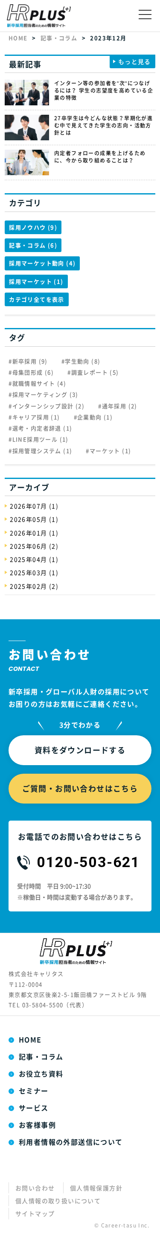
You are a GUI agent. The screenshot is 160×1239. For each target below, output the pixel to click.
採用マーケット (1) (36, 281)
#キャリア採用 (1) (34, 417)
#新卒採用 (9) (28, 361)
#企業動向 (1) (93, 417)
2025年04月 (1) (34, 559)
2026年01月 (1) (34, 532)
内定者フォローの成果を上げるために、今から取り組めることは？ (99, 156)
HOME (30, 1039)
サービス (34, 1108)
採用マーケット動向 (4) (42, 263)
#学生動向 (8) (81, 361)
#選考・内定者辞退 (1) (40, 428)
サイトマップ (35, 1213)
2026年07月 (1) (34, 506)
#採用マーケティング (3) (44, 394)
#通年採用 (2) (117, 406)
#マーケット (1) (108, 451)
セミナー (34, 1090)
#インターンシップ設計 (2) (46, 406)
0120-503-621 (88, 861)
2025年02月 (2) (34, 586)
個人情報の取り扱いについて (58, 1200)
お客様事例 (37, 1125)
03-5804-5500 (43, 1005)
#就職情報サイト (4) (37, 383)
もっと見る (134, 61)
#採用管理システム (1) (40, 451)
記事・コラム (41, 1056)
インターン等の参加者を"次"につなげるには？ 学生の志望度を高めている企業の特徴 (103, 90)
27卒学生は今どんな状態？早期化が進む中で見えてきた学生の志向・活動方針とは (103, 125)
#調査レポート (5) (93, 372)
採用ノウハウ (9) (33, 227)
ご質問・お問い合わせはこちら (80, 788)
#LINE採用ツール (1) (39, 439)
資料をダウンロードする (80, 750)
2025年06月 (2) (34, 546)
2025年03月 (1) (34, 572)
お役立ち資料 (41, 1073)
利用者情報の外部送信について (71, 1142)
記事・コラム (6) (33, 245)
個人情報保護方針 (96, 1188)
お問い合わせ (35, 1188)
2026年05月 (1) (34, 519)
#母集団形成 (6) (31, 372)
